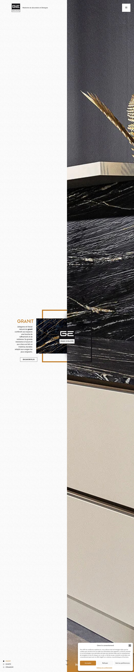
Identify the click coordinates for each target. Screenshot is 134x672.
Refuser (105, 663)
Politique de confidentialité (104, 668)
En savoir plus (29, 359)
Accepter (88, 663)
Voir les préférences (122, 663)
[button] (130, 645)
